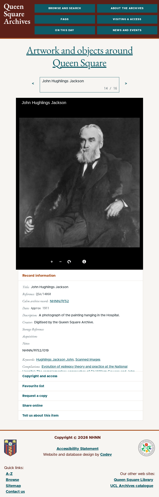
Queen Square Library (115, 480)
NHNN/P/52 (59, 301)
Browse (12, 480)
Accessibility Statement (78, 449)
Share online (32, 405)
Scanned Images (87, 359)
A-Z (9, 474)
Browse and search (64, 8)
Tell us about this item (40, 415)
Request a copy (34, 396)
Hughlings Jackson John (55, 359)
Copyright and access (39, 376)
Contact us (15, 492)
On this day (64, 30)
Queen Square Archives (17, 14)
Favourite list (33, 386)
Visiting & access (127, 19)
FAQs (65, 19)
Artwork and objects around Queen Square (79, 56)
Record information (38, 275)
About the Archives (127, 8)
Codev (106, 455)
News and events (127, 30)
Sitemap (13, 486)
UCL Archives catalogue (115, 486)
